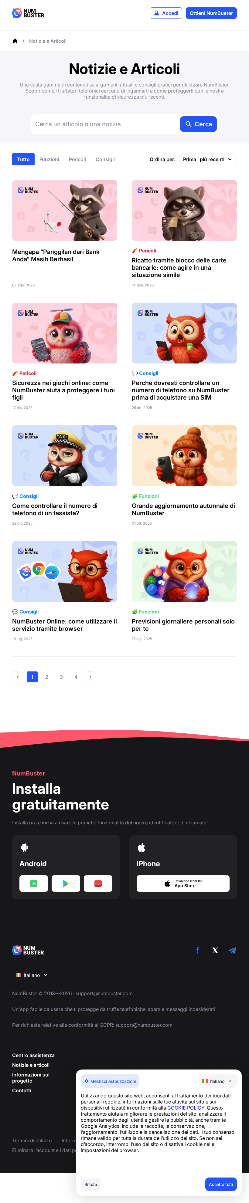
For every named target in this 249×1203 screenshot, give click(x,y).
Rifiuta (90, 1184)
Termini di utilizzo (32, 1140)
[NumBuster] (28, 13)
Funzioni (49, 159)
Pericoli (77, 159)
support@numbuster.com (104, 993)
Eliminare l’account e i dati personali (52, 1150)
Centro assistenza (33, 1055)
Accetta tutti (221, 1184)
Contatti (21, 1090)
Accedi (170, 13)
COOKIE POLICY (185, 1108)
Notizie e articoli (30, 1065)
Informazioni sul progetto (30, 1078)
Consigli (105, 159)
